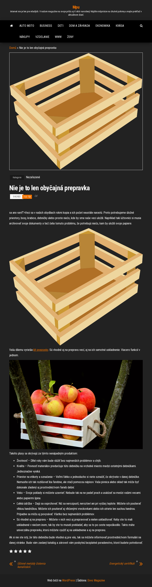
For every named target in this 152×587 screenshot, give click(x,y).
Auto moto (26, 25)
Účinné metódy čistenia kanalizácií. (31, 565)
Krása (120, 25)
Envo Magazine (96, 580)
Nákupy (24, 37)
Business (46, 25)
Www (58, 37)
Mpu (76, 7)
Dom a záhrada (79, 25)
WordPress (68, 580)
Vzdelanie (42, 37)
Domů (12, 48)
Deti (60, 25)
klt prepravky (40, 350)
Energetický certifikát (122, 563)
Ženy (70, 37)
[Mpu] (11, 25)
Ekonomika (102, 25)
